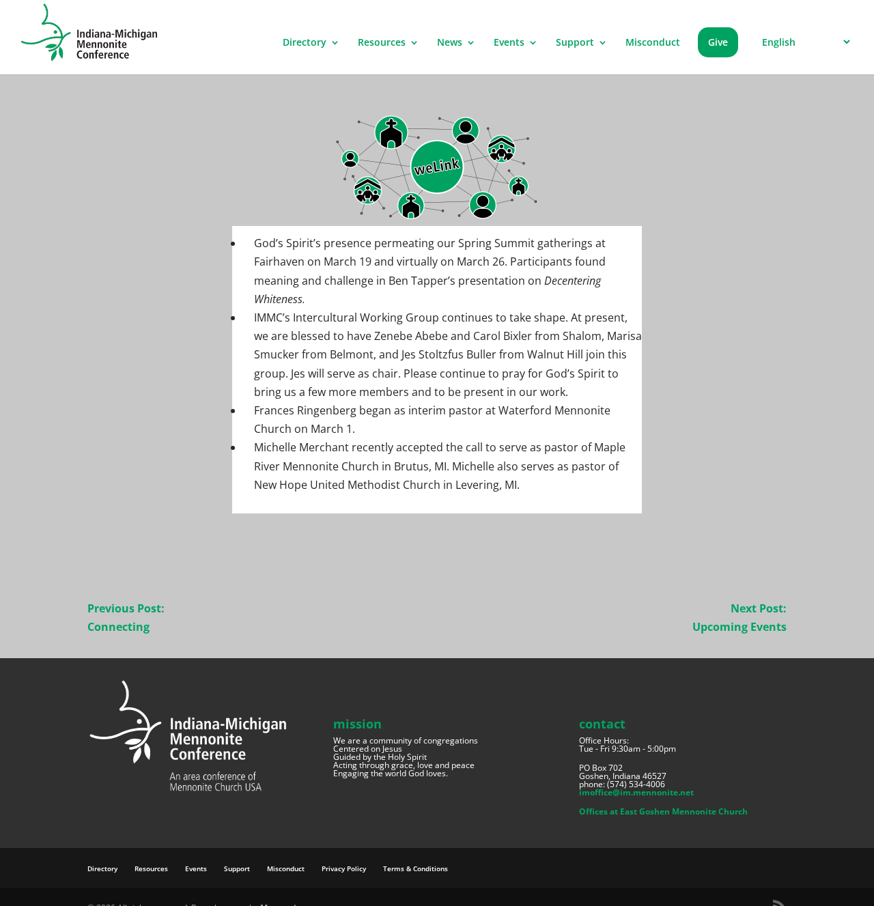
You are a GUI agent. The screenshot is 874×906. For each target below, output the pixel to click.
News (449, 43)
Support (575, 43)
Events (509, 43)
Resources (382, 43)
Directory (304, 43)
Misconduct (652, 43)
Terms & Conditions (415, 868)
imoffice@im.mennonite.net (636, 792)
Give (718, 42)
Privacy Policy (344, 868)
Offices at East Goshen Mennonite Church (663, 811)
